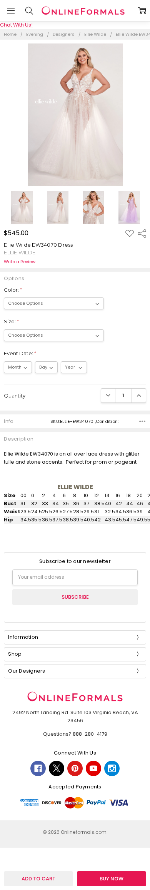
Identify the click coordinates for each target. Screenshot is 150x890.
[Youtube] (93, 768)
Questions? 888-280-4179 (75, 734)
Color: (13, 290)
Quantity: (15, 395)
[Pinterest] (75, 768)
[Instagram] (112, 768)
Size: (11, 321)
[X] (56, 768)
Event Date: (20, 353)
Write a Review (19, 261)
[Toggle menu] (10, 10)
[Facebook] (38, 768)
